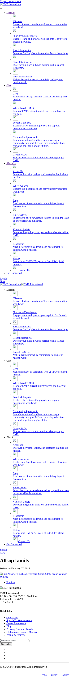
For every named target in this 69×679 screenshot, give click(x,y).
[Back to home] (10, 4)
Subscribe (6, 644)
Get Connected (14, 273)
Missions (10, 12)
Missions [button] (10, 289)
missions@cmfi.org (10, 605)
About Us (11, 163)
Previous (10, 582)
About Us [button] (11, 437)
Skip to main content (10, 1)
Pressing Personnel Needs (19, 629)
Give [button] (8, 360)
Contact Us (24, 270)
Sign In (3, 278)
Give (8, 85)
